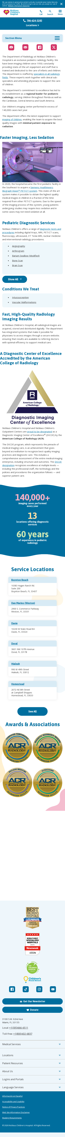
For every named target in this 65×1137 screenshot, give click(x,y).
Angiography (18, 245)
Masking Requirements (12, 1118)
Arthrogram (18, 250)
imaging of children (12, 119)
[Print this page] (11, 47)
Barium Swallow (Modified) (26, 255)
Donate (34, 1009)
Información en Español (12, 1096)
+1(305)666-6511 (18, 1027)
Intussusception (20, 297)
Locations (31, 25)
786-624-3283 (34, 20)
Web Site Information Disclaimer (16, 1112)
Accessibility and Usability (13, 1101)
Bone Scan (17, 260)
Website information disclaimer (19, 6)
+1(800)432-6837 (22, 1033)
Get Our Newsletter (34, 1001)
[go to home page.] (17, 12)
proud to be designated (39, 431)
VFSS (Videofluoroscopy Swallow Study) (32, 270)
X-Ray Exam (18, 270)
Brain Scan (17, 265)
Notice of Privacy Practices (13, 1107)
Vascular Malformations (24, 302)
